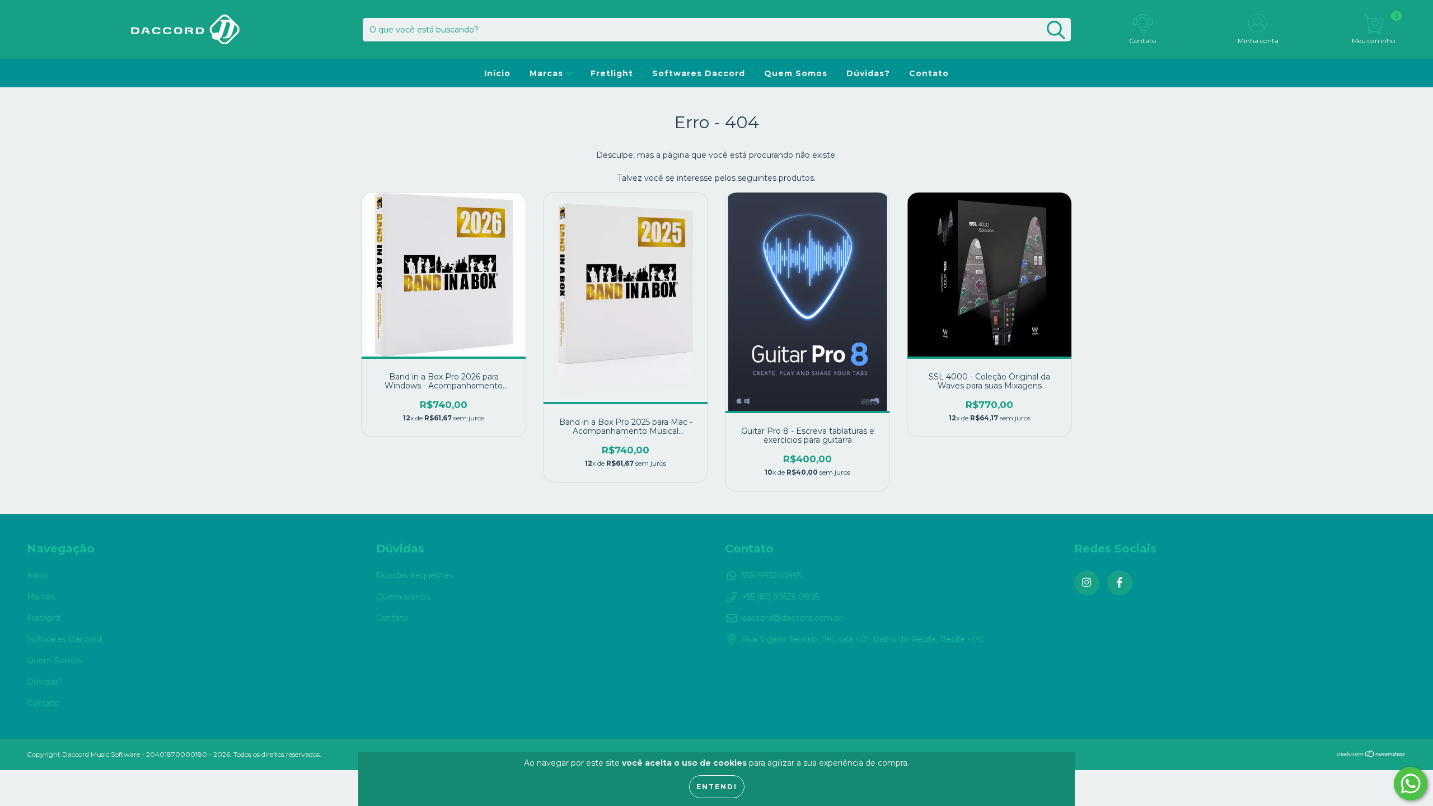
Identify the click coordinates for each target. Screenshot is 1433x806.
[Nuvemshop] (1371, 755)
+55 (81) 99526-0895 (780, 597)
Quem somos (403, 597)
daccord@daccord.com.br (792, 618)
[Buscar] (1056, 30)
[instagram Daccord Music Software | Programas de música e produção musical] (1086, 583)
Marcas (548, 73)
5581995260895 (772, 575)
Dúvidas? (868, 73)
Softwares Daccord (698, 73)
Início (497, 73)
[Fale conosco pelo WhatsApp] (1410, 783)
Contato (929, 73)
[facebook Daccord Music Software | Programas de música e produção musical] (1119, 583)
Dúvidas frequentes (414, 575)
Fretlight (612, 73)
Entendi (716, 786)
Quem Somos (795, 73)
